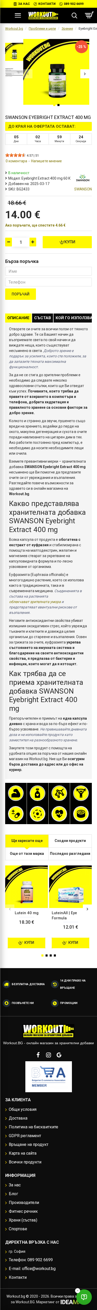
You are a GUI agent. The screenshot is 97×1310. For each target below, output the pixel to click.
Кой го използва (74, 318)
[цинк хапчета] (81, 814)
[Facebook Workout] (38, 1055)
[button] (27, 73)
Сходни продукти (70, 841)
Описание (18, 318)
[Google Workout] (59, 1055)
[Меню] (18, 15)
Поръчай (20, 294)
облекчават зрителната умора (35, 602)
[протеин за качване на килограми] (16, 793)
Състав (42, 318)
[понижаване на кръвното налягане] (59, 814)
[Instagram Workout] (49, 1055)
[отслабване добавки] (37, 793)
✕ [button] (78, 1290)
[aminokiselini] (59, 793)
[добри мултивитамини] (16, 814)
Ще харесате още (27, 841)
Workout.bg (14, 28)
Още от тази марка (27, 853)
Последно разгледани (70, 853)
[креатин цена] (81, 793)
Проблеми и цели (42, 28)
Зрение (67, 28)
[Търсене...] (74, 15)
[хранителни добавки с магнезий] (37, 814)
